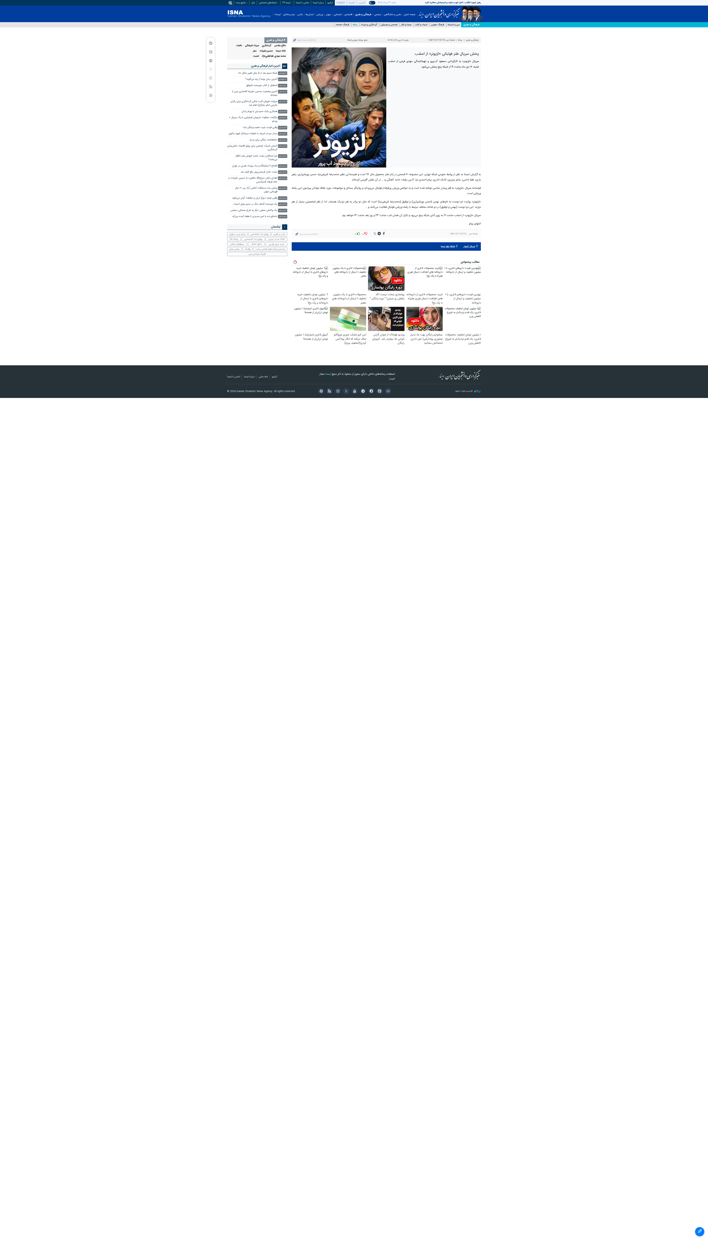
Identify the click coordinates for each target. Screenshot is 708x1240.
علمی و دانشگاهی (392, 14)
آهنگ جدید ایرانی (276, 239)
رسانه (355, 24)
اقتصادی (348, 14)
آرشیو (330, 3)
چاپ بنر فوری (279, 234)
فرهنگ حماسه (342, 24)
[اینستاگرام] (337, 391)
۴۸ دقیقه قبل (282, 79)
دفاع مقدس (280, 46)
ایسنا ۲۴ (286, 3)
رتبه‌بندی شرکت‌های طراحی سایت (270, 249)
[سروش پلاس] (370, 391)
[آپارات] (320, 391)
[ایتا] (379, 391)
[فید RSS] (329, 391)
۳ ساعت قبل (283, 146)
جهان (328, 14)
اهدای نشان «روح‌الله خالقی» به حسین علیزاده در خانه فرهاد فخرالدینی (252, 180)
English (341, 3)
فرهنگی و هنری (363, 14)
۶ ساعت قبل (283, 210)
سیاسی (377, 14)
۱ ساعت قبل (283, 85)
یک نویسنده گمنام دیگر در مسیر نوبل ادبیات (255, 204)
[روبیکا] (387, 391)
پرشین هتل (234, 249)
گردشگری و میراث (369, 24)
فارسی (362, 3)
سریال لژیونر (469, 247)
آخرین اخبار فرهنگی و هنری (265, 66)
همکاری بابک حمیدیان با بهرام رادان (259, 111)
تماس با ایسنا (302, 3)
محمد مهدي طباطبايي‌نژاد (274, 56)
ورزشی (319, 14)
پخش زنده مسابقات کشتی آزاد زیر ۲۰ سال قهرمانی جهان (256, 190)
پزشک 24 (234, 239)
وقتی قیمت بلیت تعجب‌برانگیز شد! (260, 128)
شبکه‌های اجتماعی (268, 3)
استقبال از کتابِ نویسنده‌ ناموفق (261, 85)
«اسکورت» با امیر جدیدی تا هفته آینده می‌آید (254, 216)
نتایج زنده (241, 3)
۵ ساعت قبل (283, 178)
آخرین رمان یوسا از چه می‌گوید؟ (261, 79)
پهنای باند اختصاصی (259, 234)
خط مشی (263, 377)
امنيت (256, 56)
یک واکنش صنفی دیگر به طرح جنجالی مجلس (253, 210)
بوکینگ (247, 249)
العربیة (352, 3)
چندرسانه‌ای (289, 14)
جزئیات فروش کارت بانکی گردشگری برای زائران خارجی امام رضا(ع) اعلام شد (253, 103)
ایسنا (439, 12)
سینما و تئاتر (406, 24)
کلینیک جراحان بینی (257, 254)
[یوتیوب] (354, 391)
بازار (253, 3)
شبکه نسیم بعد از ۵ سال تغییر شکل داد (257, 73)
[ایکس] (345, 391)
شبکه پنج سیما (448, 247)
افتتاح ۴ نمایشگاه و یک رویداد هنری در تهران (254, 166)
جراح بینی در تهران (237, 234)
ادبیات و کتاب (421, 24)
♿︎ (699, 1231)
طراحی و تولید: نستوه (464, 391)
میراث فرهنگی (252, 46)
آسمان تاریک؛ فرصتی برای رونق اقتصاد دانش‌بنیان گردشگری (252, 148)
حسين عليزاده (266, 51)
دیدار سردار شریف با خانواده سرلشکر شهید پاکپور (253, 134)
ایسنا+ (277, 14)
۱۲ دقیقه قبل (283, 73)
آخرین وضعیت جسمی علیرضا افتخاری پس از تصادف (254, 93)
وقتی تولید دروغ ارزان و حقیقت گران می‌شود (254, 198)
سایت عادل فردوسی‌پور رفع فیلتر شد (259, 172)
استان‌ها (310, 14)
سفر (255, 51)
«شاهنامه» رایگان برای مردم (263, 140)
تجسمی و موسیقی (389, 24)
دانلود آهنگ (256, 244)
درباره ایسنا (318, 3)
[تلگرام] (362, 391)
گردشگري (266, 46)
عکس (300, 14)
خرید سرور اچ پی (276, 244)
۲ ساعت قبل (283, 102)
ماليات (239, 46)
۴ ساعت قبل (283, 166)
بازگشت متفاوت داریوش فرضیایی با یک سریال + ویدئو (253, 119)
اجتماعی (338, 14)
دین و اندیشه (454, 24)
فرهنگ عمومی (437, 24)
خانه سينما (281, 51)
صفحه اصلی (410, 14)
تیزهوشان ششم (237, 244)
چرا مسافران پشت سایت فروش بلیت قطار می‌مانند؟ (256, 158)
